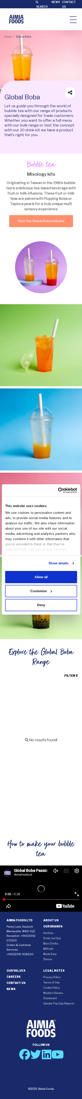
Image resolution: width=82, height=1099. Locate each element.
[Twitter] (35, 1054)
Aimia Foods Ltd (20, 920)
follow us (41, 1044)
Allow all (41, 577)
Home (8, 36)
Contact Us (16, 983)
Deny (41, 605)
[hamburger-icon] (73, 19)
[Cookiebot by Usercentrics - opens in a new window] (58, 490)
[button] (73, 1081)
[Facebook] (24, 1054)
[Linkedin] (46, 1054)
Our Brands (53, 926)
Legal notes (54, 970)
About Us (51, 920)
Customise (38, 591)
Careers (14, 976)
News (56, 2)
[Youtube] (57, 1054)
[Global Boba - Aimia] (16, 19)
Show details (58, 563)
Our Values (16, 970)
